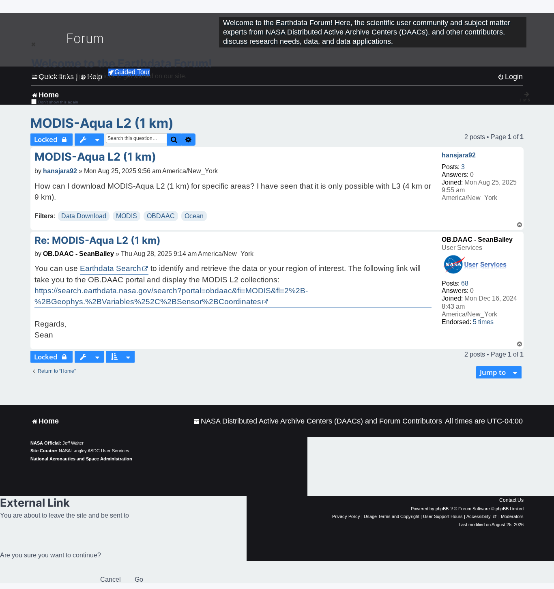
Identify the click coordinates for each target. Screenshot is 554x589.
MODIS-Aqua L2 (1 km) (102, 123)
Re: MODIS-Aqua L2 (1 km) (97, 240)
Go (139, 579)
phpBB (442, 508)
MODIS (126, 216)
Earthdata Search (110, 268)
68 (464, 283)
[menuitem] (317, 421)
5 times (483, 321)
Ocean (194, 216)
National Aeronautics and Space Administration (81, 458)
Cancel (110, 579)
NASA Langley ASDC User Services (94, 450)
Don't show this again (58, 102)
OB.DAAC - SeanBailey (477, 239)
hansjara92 (459, 155)
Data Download (83, 216)
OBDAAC (161, 216)
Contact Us (511, 500)
